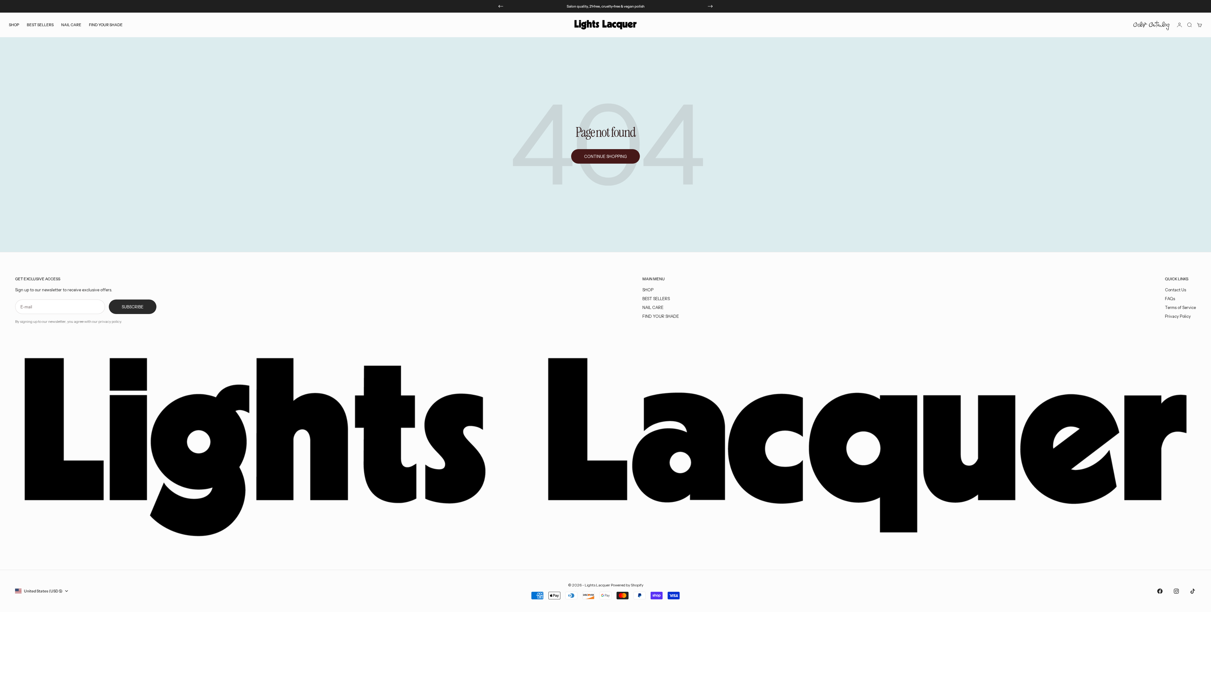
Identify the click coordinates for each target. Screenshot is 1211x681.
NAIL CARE (653, 307)
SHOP (647, 289)
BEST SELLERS (40, 24)
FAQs (1170, 298)
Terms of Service (1180, 307)
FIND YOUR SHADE (660, 316)
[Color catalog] (1151, 25)
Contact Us (1175, 289)
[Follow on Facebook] (1160, 591)
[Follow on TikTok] (1193, 591)
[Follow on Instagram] (1176, 591)
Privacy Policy (1178, 316)
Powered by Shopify (627, 585)
